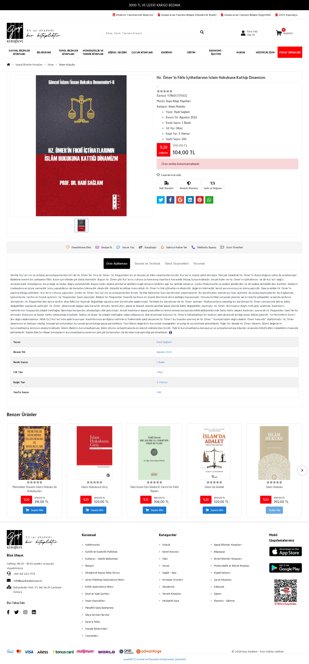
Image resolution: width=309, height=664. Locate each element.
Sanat (165, 565)
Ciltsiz (160, 372)
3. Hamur (162, 382)
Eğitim (217, 593)
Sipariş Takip (92, 621)
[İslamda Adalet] (214, 453)
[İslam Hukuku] (274, 453)
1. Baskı (161, 362)
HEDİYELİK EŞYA (265, 52)
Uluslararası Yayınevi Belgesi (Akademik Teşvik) (188, 14)
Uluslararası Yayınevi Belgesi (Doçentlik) (247, 14)
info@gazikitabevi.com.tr (28, 580)
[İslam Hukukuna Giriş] (94, 453)
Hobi (165, 558)
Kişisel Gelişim (222, 572)
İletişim (89, 565)
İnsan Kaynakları (95, 600)
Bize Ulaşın (15, 555)
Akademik (168, 586)
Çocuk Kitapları (223, 579)
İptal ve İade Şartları (97, 593)
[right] (302, 470)
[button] (284, 33)
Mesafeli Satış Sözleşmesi (99, 607)
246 (159, 392)
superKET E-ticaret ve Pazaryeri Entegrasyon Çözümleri (154, 659)
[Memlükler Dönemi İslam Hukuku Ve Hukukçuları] (34, 453)
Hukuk (166, 544)
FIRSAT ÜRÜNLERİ (289, 52)
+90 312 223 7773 (24, 573)
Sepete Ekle (37, 510)
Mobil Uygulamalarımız (281, 537)
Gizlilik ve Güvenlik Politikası (101, 551)
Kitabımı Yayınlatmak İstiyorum (134, 14)
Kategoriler (168, 535)
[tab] (117, 263)
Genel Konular (170, 551)
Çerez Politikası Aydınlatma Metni (104, 579)
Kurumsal (89, 535)
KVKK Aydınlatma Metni (99, 586)
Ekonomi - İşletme (224, 600)
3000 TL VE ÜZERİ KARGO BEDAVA (154, 5)
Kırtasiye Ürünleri (172, 579)
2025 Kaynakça (288, 14)
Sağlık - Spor (169, 572)
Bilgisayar (219, 551)
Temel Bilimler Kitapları (228, 558)
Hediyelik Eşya (170, 600)
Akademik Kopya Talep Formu (102, 572)
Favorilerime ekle (170, 175)
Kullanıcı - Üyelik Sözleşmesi (101, 558)
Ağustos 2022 (164, 352)
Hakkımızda (92, 544)
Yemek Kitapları (171, 593)
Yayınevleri (91, 635)
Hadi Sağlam (164, 342)
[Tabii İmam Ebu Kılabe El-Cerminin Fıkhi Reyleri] (154, 453)
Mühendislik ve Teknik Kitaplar (232, 565)
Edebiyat (219, 586)
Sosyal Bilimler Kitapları (228, 544)
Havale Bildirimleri (96, 628)
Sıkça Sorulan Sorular (97, 614)
